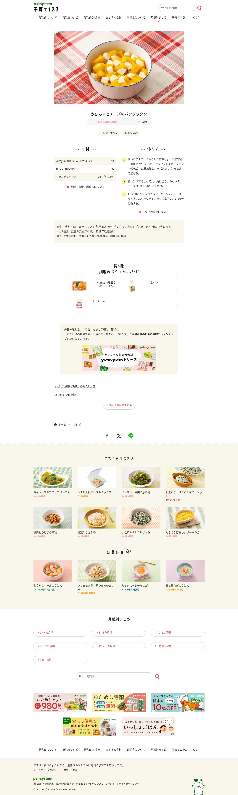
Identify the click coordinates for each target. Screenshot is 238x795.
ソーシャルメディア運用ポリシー (122, 784)
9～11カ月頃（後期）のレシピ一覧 (75, 386)
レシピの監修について (155, 212)
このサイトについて (46, 770)
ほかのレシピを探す (66, 394)
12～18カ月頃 (107, 646)
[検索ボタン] (199, 8)
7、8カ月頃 (164, 632)
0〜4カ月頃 (46, 632)
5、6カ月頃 (105, 632)
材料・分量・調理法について (87, 186)
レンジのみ (131, 133)
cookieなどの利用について (89, 784)
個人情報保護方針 (65, 784)
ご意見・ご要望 (69, 770)
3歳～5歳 (45, 659)
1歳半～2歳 (164, 646)
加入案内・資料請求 (43, 784)
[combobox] (181, 8)
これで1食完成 (108, 133)
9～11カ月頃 (47, 646)
